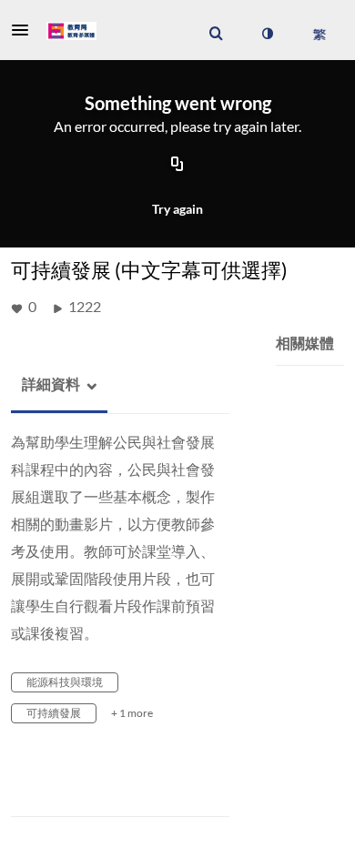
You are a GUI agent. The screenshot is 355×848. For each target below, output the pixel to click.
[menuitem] (216, 33)
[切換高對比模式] (266, 33)
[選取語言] (319, 33)
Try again (177, 209)
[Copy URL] (177, 165)
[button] (25, 30)
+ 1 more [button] (132, 713)
